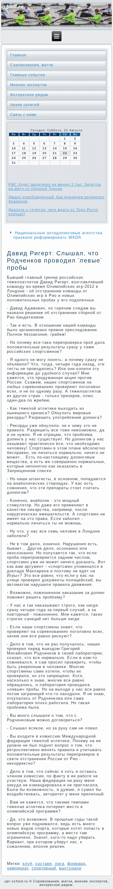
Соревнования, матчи (31, 65)
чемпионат (18, 868)
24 (14, 158)
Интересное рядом (29, 95)
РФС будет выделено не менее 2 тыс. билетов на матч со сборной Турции (54, 186)
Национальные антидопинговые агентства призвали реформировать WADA (57, 235)
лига (59, 863)
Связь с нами (23, 115)
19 (34, 153)
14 (55, 148)
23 (75, 153)
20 (44, 153)
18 (24, 153)
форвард (76, 863)
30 (75, 158)
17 (14, 153)
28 (55, 158)
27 (44, 158)
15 (65, 148)
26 (34, 158)
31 (14, 162)
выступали (70, 868)
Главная (18, 55)
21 (55, 153)
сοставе (43, 863)
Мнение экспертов (28, 85)
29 (65, 158)
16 (75, 148)
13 (44, 148)
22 (65, 153)
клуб (27, 863)
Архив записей (24, 105)
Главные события (27, 75)
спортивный (44, 868)
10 (14, 148)
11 (24, 148)
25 (24, 158)
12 (34, 148)
